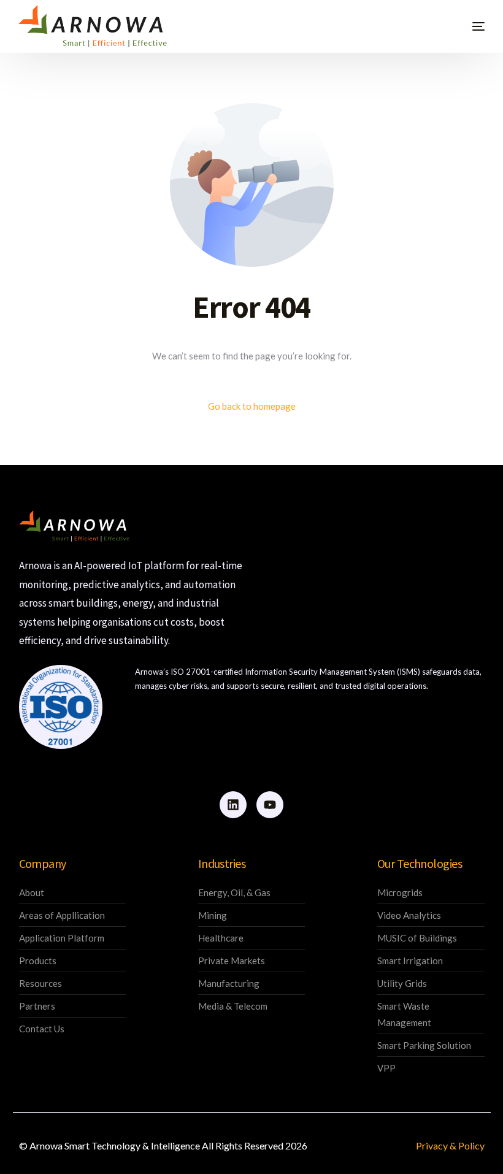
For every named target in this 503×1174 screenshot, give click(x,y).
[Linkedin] (233, 804)
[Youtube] (269, 804)
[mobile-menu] (463, 26)
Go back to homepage (252, 406)
